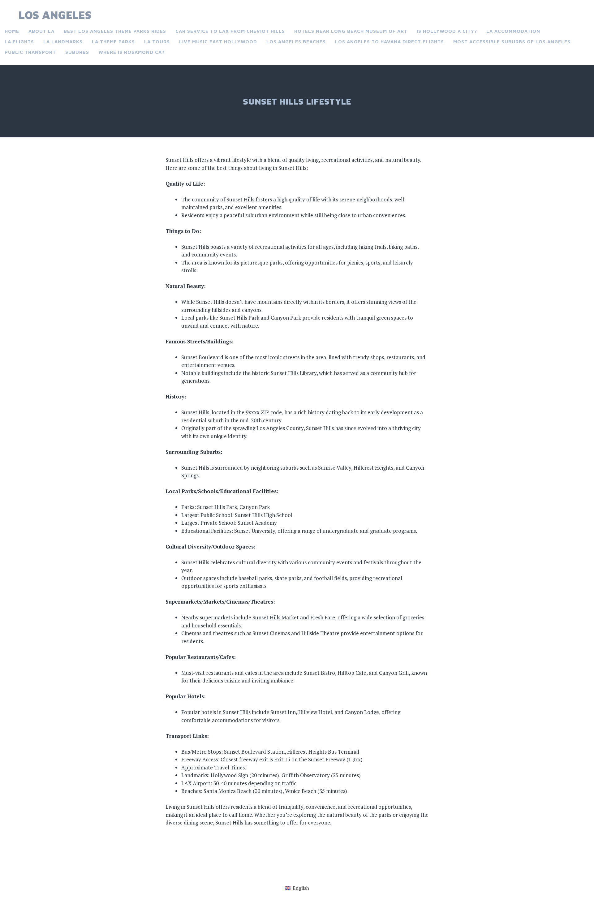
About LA (41, 31)
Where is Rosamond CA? (131, 52)
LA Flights (19, 41)
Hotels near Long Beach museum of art (350, 31)
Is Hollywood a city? (447, 31)
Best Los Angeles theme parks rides (115, 31)
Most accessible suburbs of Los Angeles (511, 41)
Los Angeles (55, 14)
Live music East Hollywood (218, 41)
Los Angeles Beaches (296, 41)
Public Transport (30, 52)
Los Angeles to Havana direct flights (389, 41)
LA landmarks (63, 41)
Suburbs (77, 52)
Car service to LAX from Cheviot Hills (230, 31)
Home (12, 31)
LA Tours (157, 41)
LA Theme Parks (113, 41)
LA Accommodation (513, 31)
